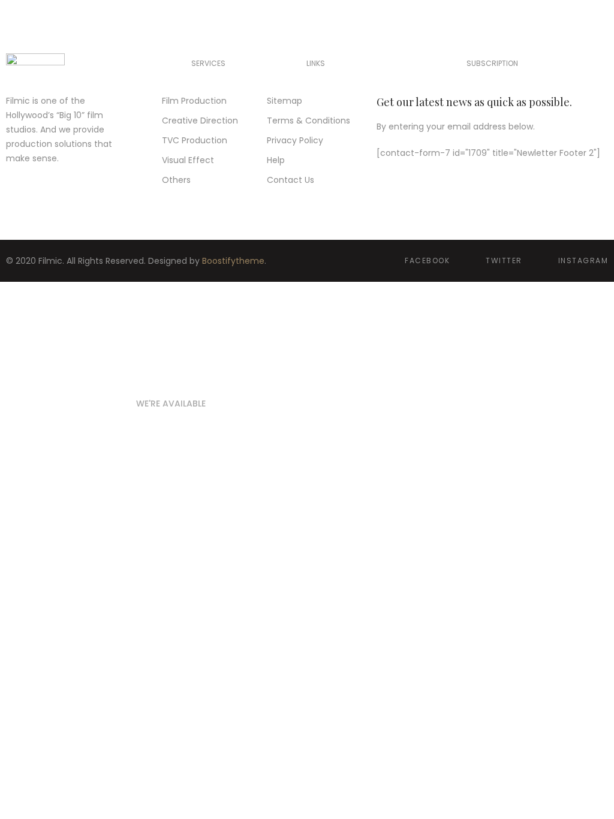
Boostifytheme (233, 261)
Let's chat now (168, 464)
